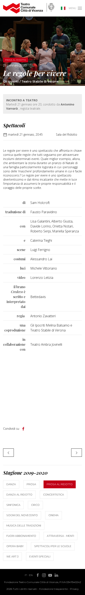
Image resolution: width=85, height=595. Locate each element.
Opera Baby (15, 546)
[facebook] (23, 429)
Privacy (74, 588)
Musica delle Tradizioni (23, 525)
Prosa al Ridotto (60, 484)
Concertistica (53, 494)
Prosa (31, 484)
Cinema (53, 515)
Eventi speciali (39, 556)
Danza (11, 484)
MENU (72, 8)
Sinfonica (13, 504)
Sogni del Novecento (22, 515)
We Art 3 (12, 556)
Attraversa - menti (60, 535)
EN (31, 575)
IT (26, 575)
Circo (35, 504)
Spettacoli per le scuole (52, 546)
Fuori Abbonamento (21, 535)
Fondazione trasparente (53, 588)
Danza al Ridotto (19, 494)
